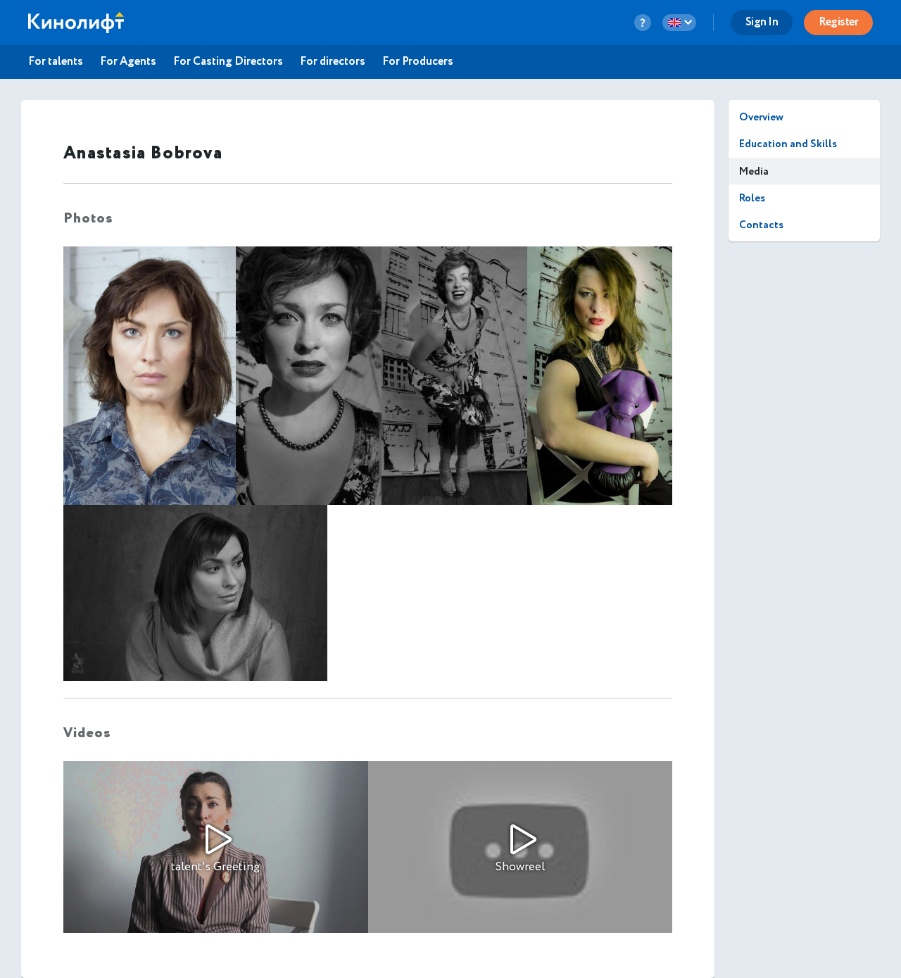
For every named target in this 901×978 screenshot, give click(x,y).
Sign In (762, 22)
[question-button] (642, 22)
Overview (761, 117)
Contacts (761, 225)
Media (754, 171)
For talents (55, 62)
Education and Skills (788, 144)
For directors (332, 62)
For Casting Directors (228, 62)
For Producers (417, 62)
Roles (752, 198)
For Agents (128, 62)
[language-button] (679, 22)
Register (838, 22)
